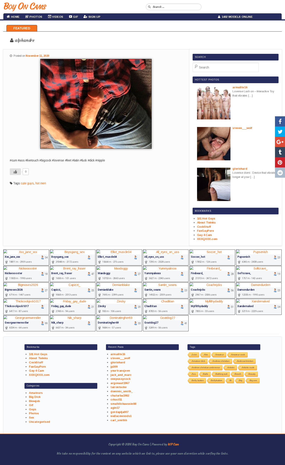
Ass (194, 374)
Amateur (219, 354)
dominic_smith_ (121, 391)
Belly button (198, 380)
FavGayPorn (205, 230)
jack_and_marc (121, 374)
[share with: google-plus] (280, 142)
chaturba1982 (119, 395)
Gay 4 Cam (204, 235)
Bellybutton (216, 380)
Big (240, 380)
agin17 (114, 407)
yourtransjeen (120, 370)
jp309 (113, 366)
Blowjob (34, 401)
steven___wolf (120, 358)
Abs (206, 354)
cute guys (27, 183)
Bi (231, 380)
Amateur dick (198, 361)
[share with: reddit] (280, 172)
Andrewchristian (245, 361)
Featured (21, 28)
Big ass (253, 380)
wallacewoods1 (121, 416)
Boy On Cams (24, 6)
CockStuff (204, 226)
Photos (34, 413)
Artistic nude (248, 367)
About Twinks (206, 222)
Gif (31, 405)
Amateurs (36, 393)
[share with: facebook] (280, 121)
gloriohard (117, 362)
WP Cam (173, 444)
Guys (32, 409)
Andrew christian (220, 361)
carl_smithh (118, 420)
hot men (40, 183)
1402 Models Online (236, 16)
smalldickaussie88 (123, 403)
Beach (238, 374)
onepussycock (120, 378)
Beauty (251, 374)
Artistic (230, 367)
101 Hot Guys (206, 218)
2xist (194, 354)
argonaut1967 (119, 383)
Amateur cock (238, 354)
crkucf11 (116, 399)
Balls (205, 374)
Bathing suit (221, 374)
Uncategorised (39, 421)
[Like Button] (15, 171)
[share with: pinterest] (280, 162)
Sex (31, 417)
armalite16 (117, 354)
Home (15, 16)
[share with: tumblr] (280, 152)
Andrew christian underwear (206, 367)
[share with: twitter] (280, 132)
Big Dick (35, 397)
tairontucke (118, 387)
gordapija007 (119, 412)
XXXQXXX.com (207, 239)
